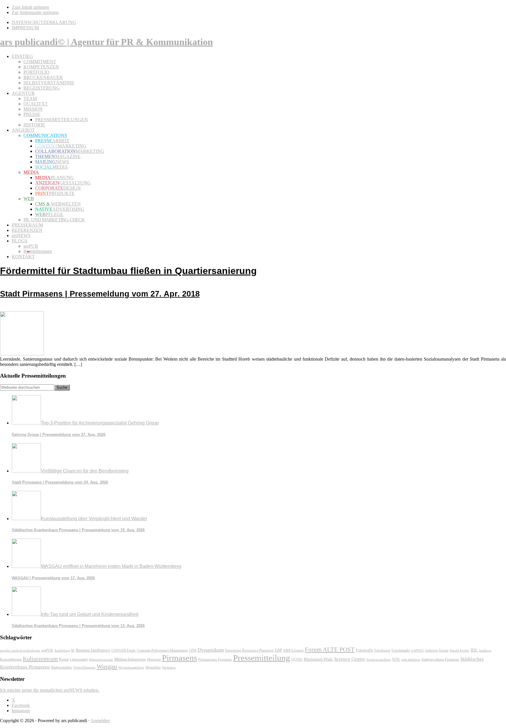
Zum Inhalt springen (30, 7)
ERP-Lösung (293, 650)
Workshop (169, 667)
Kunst (64, 659)
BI (72, 650)
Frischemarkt (401, 650)
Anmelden (100, 720)
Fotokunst (382, 650)
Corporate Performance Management (162, 650)
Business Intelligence (93, 650)
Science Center (349, 659)
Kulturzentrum (40, 658)
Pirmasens (179, 657)
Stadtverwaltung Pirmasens (440, 660)
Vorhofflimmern (84, 667)
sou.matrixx (410, 659)
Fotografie (364, 650)
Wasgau (107, 666)
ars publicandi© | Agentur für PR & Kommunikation (106, 42)
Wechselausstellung (131, 667)
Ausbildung (62, 650)
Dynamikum (211, 650)
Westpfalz (153, 667)
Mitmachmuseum (130, 659)
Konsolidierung (11, 659)
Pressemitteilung (261, 657)
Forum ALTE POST (330, 649)
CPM (192, 650)
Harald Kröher (459, 650)
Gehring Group (437, 650)
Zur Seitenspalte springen (35, 12)
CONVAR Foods (123, 650)
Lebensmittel (79, 659)
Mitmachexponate (101, 659)
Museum (154, 659)
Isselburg (485, 650)
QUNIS (296, 659)
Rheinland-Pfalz (318, 659)
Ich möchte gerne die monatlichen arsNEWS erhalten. (49, 690)
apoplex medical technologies (20, 650)
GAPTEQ (417, 650)
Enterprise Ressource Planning (249, 650)
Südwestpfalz (61, 667)
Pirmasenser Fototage (215, 659)
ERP (278, 650)
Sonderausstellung (378, 659)
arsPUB (47, 650)
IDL (474, 650)
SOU (396, 659)
